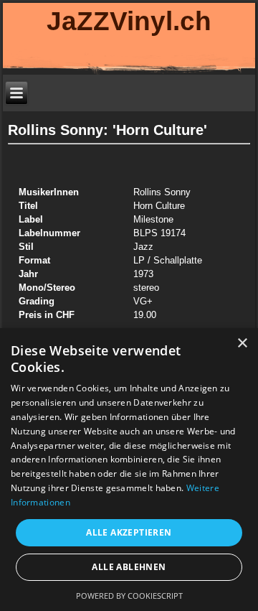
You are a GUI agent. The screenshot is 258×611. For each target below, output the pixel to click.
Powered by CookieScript (129, 595)
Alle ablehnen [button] (129, 567)
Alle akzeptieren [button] (128, 532)
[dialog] (129, 469)
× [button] (241, 343)
